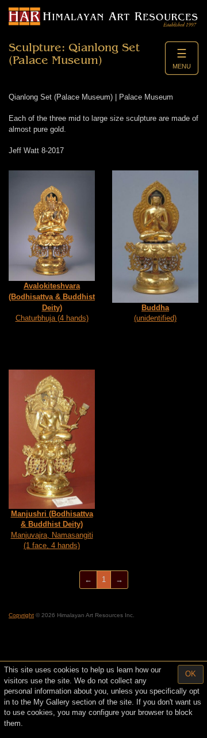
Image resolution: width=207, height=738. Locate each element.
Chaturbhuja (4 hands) (52, 301)
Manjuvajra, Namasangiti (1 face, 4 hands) (52, 529)
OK (190, 673)
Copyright (21, 615)
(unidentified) (155, 313)
